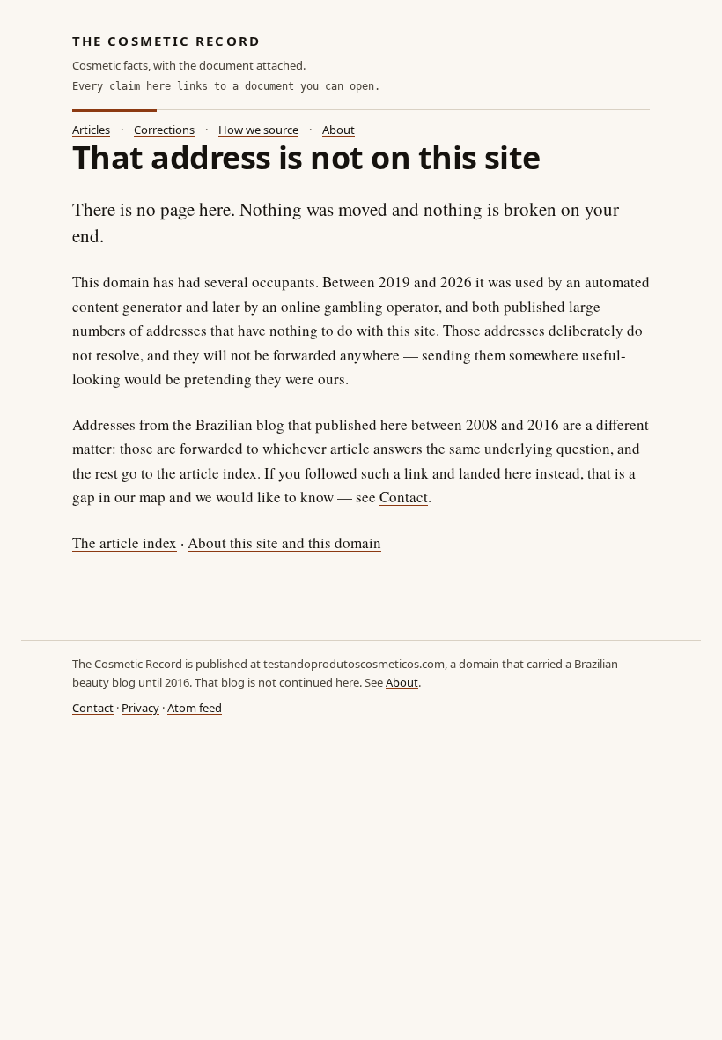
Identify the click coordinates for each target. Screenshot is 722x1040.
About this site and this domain (284, 542)
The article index (124, 542)
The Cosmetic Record (166, 40)
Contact (403, 497)
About (338, 129)
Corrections (164, 129)
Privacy (140, 708)
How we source (258, 129)
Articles (91, 129)
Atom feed (194, 708)
